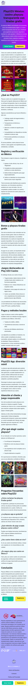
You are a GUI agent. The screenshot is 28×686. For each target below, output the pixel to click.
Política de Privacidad (14, 677)
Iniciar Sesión (8, 46)
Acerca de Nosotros (14, 670)
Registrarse (20, 46)
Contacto (14, 673)
